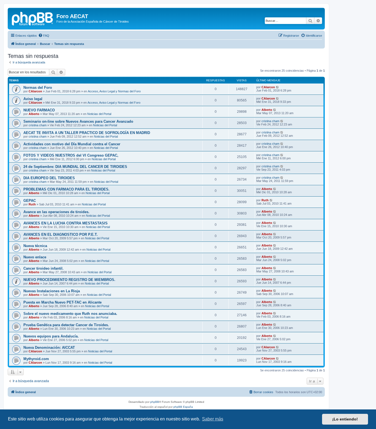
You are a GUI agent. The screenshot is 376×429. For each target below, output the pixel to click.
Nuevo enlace (34, 257)
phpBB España (183, 406)
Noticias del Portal (99, 114)
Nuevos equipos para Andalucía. (51, 336)
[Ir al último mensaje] (277, 87)
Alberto (34, 114)
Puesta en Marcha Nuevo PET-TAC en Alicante (62, 302)
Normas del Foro (37, 87)
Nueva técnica (35, 246)
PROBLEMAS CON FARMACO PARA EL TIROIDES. (66, 189)
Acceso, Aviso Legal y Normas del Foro (114, 91)
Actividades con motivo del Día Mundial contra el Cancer (71, 144)
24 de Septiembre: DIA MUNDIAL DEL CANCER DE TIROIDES (75, 167)
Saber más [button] (212, 419)
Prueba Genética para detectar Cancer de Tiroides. (66, 325)
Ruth (32, 204)
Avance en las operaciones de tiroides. (56, 212)
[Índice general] (32, 18)
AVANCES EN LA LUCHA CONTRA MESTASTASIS (65, 223)
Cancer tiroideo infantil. (43, 268)
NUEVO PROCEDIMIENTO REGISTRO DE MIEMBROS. (69, 280)
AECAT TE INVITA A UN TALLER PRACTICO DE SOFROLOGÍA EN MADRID (86, 133)
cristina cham (38, 125)
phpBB (154, 401)
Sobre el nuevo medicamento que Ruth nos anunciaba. (70, 314)
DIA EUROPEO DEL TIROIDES (49, 178)
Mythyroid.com (36, 359)
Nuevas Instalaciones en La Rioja (51, 291)
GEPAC (29, 201)
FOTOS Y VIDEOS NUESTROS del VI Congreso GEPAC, (70, 155)
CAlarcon (35, 91)
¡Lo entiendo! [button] (345, 419)
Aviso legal (32, 99)
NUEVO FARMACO (39, 110)
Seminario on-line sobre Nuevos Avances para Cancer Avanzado (78, 121)
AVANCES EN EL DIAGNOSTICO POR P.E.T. (60, 234)
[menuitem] (43, 35)
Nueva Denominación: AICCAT (49, 347)
